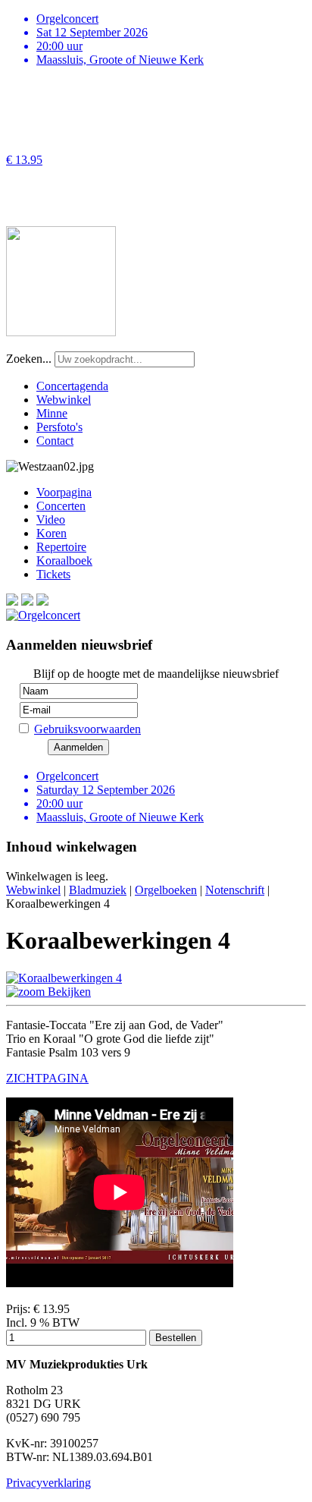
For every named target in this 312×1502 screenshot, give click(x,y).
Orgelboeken (166, 889)
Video (50, 519)
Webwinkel (63, 399)
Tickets (53, 574)
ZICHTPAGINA (47, 1078)
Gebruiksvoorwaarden (87, 729)
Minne (51, 413)
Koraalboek (64, 560)
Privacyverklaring (48, 1482)
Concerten (61, 505)
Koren (51, 533)
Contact (54, 440)
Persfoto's (59, 426)
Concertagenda (72, 385)
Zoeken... (28, 358)
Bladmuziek (97, 889)
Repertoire (61, 546)
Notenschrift (234, 889)
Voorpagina (64, 492)
